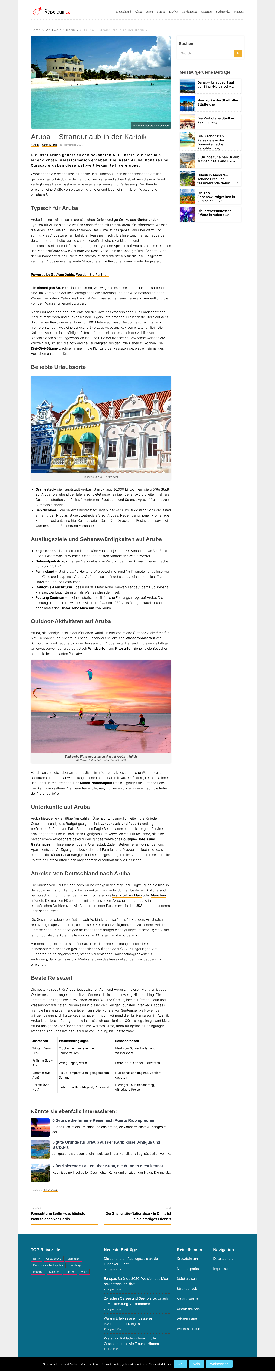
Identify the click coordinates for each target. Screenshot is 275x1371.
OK (180, 1364)
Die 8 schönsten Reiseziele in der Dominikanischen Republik (211, 142)
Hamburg (75, 1265)
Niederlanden (148, 220)
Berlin (36, 1258)
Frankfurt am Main (127, 895)
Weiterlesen (219, 1364)
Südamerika (223, 11)
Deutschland (123, 11)
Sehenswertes (188, 1299)
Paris (110, 906)
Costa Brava (53, 1258)
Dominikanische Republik (48, 1265)
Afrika (138, 11)
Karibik (173, 11)
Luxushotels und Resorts (121, 824)
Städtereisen (187, 1279)
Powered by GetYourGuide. (53, 274)
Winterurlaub (187, 1319)
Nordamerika (189, 11)
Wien (84, 1271)
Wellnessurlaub (188, 1329)
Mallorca (54, 1271)
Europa (161, 11)
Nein (196, 1364)
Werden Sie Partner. (92, 274)
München (158, 895)
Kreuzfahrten (187, 1259)
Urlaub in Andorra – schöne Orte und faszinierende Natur (213, 179)
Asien (149, 11)
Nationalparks (188, 1269)
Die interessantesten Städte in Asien (214, 213)
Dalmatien (73, 1258)
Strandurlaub (49, 144)
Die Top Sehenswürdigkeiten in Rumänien (216, 197)
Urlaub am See (188, 1309)
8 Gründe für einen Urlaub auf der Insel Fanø (218, 159)
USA (139, 906)
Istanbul (38, 1271)
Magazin (239, 11)
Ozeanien (206, 11)
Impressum (222, 1269)
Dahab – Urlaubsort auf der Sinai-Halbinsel (215, 84)
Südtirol (70, 1271)
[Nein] (270, 1364)
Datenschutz (223, 1259)
